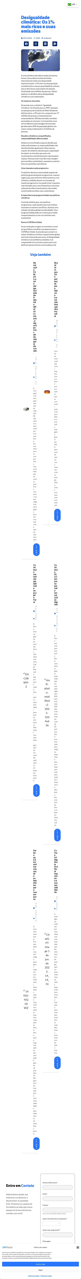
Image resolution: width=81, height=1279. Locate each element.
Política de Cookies (33, 1276)
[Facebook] (26, 43)
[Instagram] (35, 43)
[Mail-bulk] (54, 43)
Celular (46, 1205)
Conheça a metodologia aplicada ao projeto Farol (35, 583)
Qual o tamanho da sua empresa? (55, 1219)
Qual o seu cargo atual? (51, 1230)
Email (45, 1194)
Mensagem (47, 1241)
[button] (78, 1247)
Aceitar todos (40, 1264)
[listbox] (52, 1223)
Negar (40, 1270)
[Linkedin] (45, 43)
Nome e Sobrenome (50, 1183)
